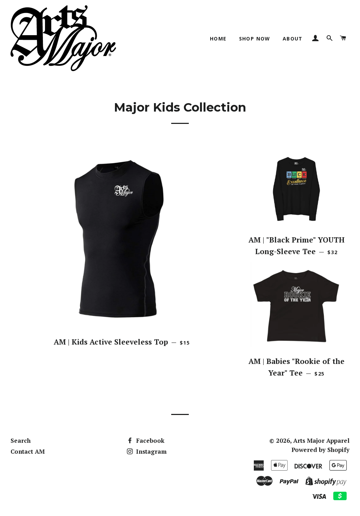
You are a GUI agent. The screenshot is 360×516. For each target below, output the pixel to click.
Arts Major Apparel (321, 440)
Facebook (149, 440)
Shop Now (254, 38)
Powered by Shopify (320, 450)
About (293, 38)
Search (21, 440)
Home (218, 38)
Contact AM (28, 451)
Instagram (150, 451)
